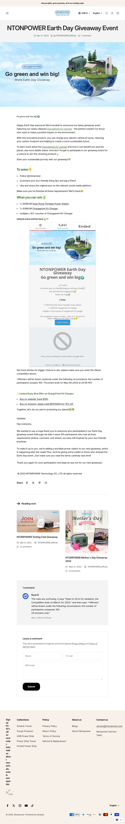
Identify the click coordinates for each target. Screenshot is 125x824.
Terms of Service (51, 736)
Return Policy (49, 731)
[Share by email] (45, 482)
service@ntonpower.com (109, 726)
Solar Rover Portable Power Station (50, 204)
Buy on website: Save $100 (34, 399)
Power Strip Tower (26, 741)
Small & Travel (24, 726)
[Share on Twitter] (33, 482)
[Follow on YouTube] (26, 805)
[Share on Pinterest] (39, 482)
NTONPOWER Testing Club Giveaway (37, 537)
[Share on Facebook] (26, 482)
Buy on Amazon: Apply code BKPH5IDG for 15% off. (46, 404)
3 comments (74, 571)
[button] (118, 820)
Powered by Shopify (34, 814)
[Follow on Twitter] (13, 805)
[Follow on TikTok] (32, 805)
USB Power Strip (25, 736)
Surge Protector (25, 731)
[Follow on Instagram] (20, 805)
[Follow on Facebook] (7, 805)
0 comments (26, 546)
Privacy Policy (78, 643)
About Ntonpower (81, 731)
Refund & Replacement (54, 741)
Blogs (75, 726)
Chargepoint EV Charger (45, 208)
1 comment (86, 35)
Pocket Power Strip (27, 746)
